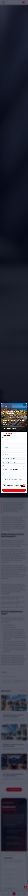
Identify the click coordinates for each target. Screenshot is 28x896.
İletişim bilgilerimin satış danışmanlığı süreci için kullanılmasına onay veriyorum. (13, 480)
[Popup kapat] (24, 405)
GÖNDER (15, 490)
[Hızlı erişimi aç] (25, 887)
